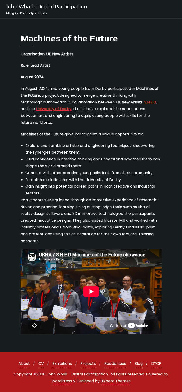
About (24, 363)
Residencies (115, 363)
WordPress (61, 381)
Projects (88, 363)
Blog (139, 363)
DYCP (156, 363)
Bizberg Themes (115, 381)
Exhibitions (62, 363)
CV (41, 363)
